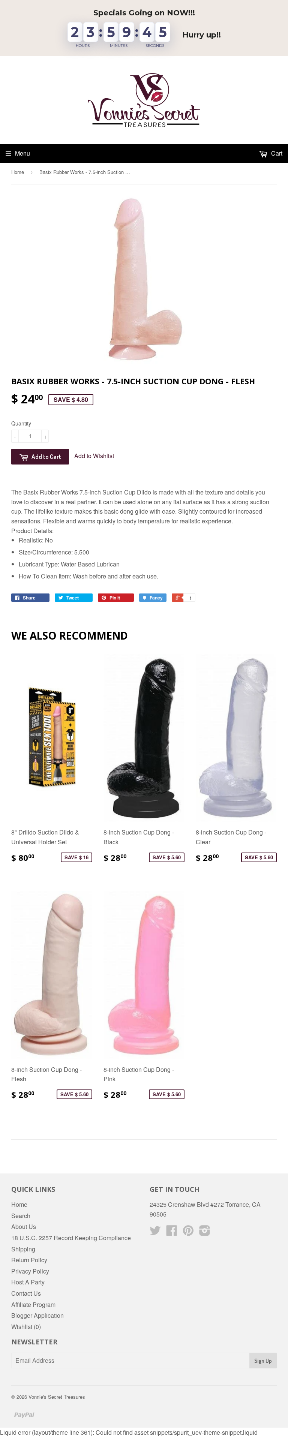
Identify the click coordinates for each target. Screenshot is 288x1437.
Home (17, 171)
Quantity (21, 423)
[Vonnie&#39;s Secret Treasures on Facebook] (171, 1232)
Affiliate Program (33, 1304)
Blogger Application (37, 1315)
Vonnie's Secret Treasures (56, 1396)
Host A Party (28, 1282)
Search (20, 1215)
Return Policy (29, 1260)
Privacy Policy (30, 1271)
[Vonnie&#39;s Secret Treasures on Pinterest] (188, 1232)
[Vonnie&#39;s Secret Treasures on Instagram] (204, 1232)
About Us (23, 1226)
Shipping (23, 1249)
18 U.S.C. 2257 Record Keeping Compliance (71, 1237)
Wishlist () (26, 1326)
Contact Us (26, 1293)
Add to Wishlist (94, 455)
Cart (276, 153)
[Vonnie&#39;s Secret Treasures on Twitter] (155, 1232)
